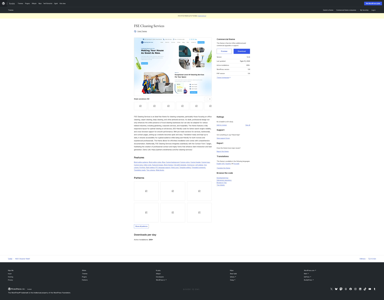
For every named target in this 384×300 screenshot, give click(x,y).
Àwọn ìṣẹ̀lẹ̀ (233, 273)
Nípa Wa (10, 270)
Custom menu (138, 165)
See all (248, 125)
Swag (232, 280)
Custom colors (185, 162)
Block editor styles (155, 162)
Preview (224, 51)
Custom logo (205, 162)
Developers (160, 277)
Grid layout (190, 165)
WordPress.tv (161, 280)
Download (242, 51)
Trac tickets (221, 185)
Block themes (168, 165)
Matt (306, 273)
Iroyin (10, 273)
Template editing (185, 167)
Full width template (180, 165)
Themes (10, 10)
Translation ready (140, 170)
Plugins (84, 277)
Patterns (85, 280)
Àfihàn (84, 270)
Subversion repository (224, 180)
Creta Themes (142, 31)
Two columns (150, 170)
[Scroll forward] (210, 99)
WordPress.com (310, 270)
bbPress (307, 277)
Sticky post (175, 167)
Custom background (172, 162)
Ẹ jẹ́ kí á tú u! (202, 16)
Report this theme (223, 151)
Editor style (147, 165)
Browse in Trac (222, 182)
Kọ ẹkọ (158, 270)
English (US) (221, 163)
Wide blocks (160, 170)
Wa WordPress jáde (373, 3)
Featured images (157, 165)
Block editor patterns (141, 162)
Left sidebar (199, 165)
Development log (222, 178)
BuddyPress (309, 280)
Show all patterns (141, 226)
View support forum (223, 138)
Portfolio (142, 167)
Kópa (231, 270)
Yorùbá (29, 289)
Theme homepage (223, 77)
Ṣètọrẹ (233, 277)
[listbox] (173, 201)
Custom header (195, 162)
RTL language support (163, 167)
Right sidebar (150, 167)
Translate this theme (223, 168)
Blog (163, 162)
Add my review (222, 125)
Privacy (10, 280)
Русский (236, 163)
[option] (146, 191)
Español (228, 163)
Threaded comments (198, 167)
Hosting (10, 277)
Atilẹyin (158, 273)
